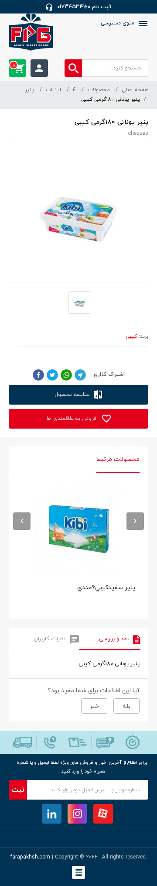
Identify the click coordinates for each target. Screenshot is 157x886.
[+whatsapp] (66, 374)
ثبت (17, 790)
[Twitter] (52, 374)
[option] (78, 548)
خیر (94, 706)
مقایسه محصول (73, 394)
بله (126, 706)
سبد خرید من (13, 65)
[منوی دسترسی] (142, 23)
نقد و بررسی (114, 639)
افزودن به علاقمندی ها (73, 418)
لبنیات (53, 89)
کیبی (131, 336)
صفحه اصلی (135, 89)
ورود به (39, 68)
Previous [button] (22, 521)
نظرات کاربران (49, 639)
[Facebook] (38, 374)
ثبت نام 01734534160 (84, 7)
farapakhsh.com (30, 857)
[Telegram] (80, 374)
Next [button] (135, 521)
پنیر (29, 89)
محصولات (99, 89)
